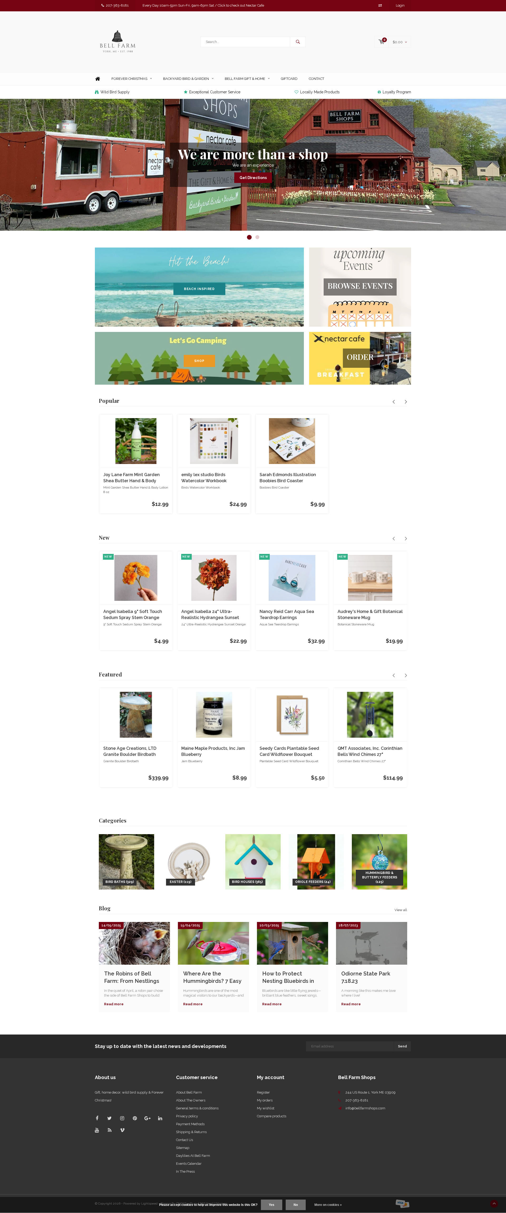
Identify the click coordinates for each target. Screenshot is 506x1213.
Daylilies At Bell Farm (193, 1156)
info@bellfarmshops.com (365, 1108)
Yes (271, 1205)
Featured (110, 674)
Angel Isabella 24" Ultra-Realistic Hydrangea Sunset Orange (210, 615)
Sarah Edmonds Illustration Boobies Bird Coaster (288, 477)
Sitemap (182, 1148)
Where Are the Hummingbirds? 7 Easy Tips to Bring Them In (212, 977)
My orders (265, 1100)
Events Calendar (189, 1164)
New (104, 537)
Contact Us (184, 1140)
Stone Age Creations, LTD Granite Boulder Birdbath (129, 751)
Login (400, 5)
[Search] (298, 42)
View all (401, 910)
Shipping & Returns (191, 1132)
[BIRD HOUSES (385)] (253, 861)
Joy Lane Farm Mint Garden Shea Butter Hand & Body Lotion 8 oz (131, 478)
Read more (114, 1004)
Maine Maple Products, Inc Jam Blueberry (213, 751)
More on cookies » (328, 1205)
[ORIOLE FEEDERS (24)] (316, 861)
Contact (316, 79)
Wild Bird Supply (115, 92)
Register (263, 1092)
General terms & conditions (197, 1108)
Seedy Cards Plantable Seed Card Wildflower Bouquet (289, 751)
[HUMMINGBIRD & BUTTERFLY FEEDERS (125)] (379, 861)
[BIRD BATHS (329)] (126, 861)
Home (97, 79)
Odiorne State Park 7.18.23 (365, 977)
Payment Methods (190, 1124)
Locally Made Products (320, 92)
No (296, 1205)
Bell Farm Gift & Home (245, 79)
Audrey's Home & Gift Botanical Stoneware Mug (370, 614)
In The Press (185, 1171)
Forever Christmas (129, 79)
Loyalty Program (397, 92)
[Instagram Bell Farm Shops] (122, 1118)
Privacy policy (187, 1116)
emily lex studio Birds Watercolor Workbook (204, 477)
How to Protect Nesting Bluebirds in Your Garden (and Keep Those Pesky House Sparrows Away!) (292, 977)
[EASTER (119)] (189, 861)
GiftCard (289, 79)
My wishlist (265, 1108)
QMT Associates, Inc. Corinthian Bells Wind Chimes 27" (370, 751)
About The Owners (190, 1100)
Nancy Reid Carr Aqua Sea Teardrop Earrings (287, 614)
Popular (109, 400)
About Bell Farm (189, 1092)
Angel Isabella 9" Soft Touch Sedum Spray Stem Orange (132, 614)
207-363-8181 (117, 5)
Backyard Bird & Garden (186, 79)
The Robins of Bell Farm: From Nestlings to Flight (131, 977)
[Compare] (380, 5)
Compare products (271, 1116)
